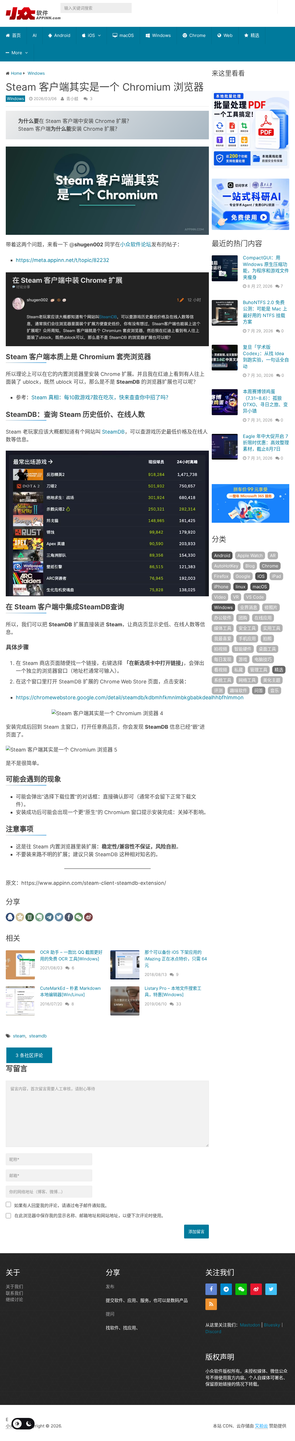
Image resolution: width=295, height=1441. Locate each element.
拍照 (267, 638)
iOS (91, 35)
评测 (218, 690)
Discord (213, 1331)
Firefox (221, 576)
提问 (110, 1314)
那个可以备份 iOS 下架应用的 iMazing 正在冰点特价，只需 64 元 (176, 958)
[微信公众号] (241, 1289)
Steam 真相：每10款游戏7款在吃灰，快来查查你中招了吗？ (101, 397)
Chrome (197, 35)
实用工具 (271, 628)
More (16, 52)
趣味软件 (238, 690)
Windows (161, 35)
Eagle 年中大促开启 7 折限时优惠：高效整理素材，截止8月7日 (266, 442)
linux (240, 586)
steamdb (38, 1036)
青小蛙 (72, 98)
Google (243, 576)
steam (19, 1036)
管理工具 (258, 669)
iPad (276, 576)
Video (220, 597)
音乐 (274, 690)
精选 (254, 35)
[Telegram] (226, 1289)
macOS (126, 35)
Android (61, 35)
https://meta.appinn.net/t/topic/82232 (62, 260)
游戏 (243, 659)
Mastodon (250, 1325)
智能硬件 (242, 649)
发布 (110, 1286)
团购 (243, 618)
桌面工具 (267, 649)
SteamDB (113, 432)
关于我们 (14, 1286)
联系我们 (14, 1293)
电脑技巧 (263, 659)
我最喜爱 (222, 638)
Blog (250, 566)
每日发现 (222, 659)
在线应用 (263, 618)
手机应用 (247, 638)
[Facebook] (211, 1289)
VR (236, 597)
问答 (258, 690)
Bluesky (272, 1325)
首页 (16, 35)
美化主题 (271, 680)
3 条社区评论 (29, 1055)
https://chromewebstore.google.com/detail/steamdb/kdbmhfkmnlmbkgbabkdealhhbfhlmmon (130, 697)
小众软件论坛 (135, 244)
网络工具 (247, 680)
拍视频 (220, 649)
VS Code (255, 597)
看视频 (220, 669)
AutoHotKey (226, 566)
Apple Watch (250, 555)
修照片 (270, 607)
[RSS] (211, 1304)
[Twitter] (271, 1289)
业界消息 (248, 607)
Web (227, 35)
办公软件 (222, 618)
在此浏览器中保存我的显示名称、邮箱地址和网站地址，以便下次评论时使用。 (90, 1215)
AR (273, 555)
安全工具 (247, 628)
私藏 (238, 669)
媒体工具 (222, 628)
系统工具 (222, 680)
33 (178, 1003)
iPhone (221, 586)
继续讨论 (14, 1299)
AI (35, 35)
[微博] (256, 1289)
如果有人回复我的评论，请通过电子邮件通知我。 (61, 1205)
